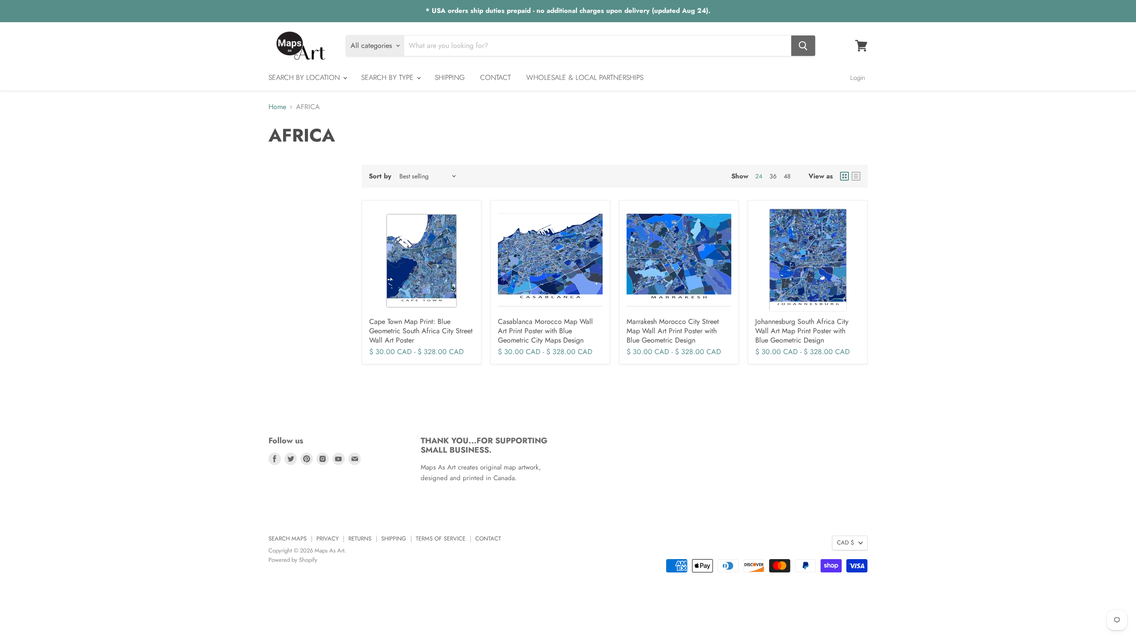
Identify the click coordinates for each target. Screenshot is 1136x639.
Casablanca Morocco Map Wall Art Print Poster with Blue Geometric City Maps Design (545, 330)
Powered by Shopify (292, 560)
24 (758, 176)
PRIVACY (327, 538)
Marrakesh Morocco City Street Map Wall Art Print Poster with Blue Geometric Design (673, 330)
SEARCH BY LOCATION (305, 77)
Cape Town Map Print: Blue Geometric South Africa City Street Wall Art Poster (421, 330)
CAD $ (845, 542)
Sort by (380, 176)
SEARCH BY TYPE (388, 77)
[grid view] (844, 176)
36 (773, 176)
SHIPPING (450, 77)
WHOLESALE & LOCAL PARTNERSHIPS (584, 77)
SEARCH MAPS (287, 538)
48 (787, 176)
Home (277, 107)
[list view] (856, 176)
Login (857, 78)
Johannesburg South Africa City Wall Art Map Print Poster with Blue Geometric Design (801, 330)
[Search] (803, 46)
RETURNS (359, 538)
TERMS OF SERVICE (440, 538)
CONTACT (495, 77)
